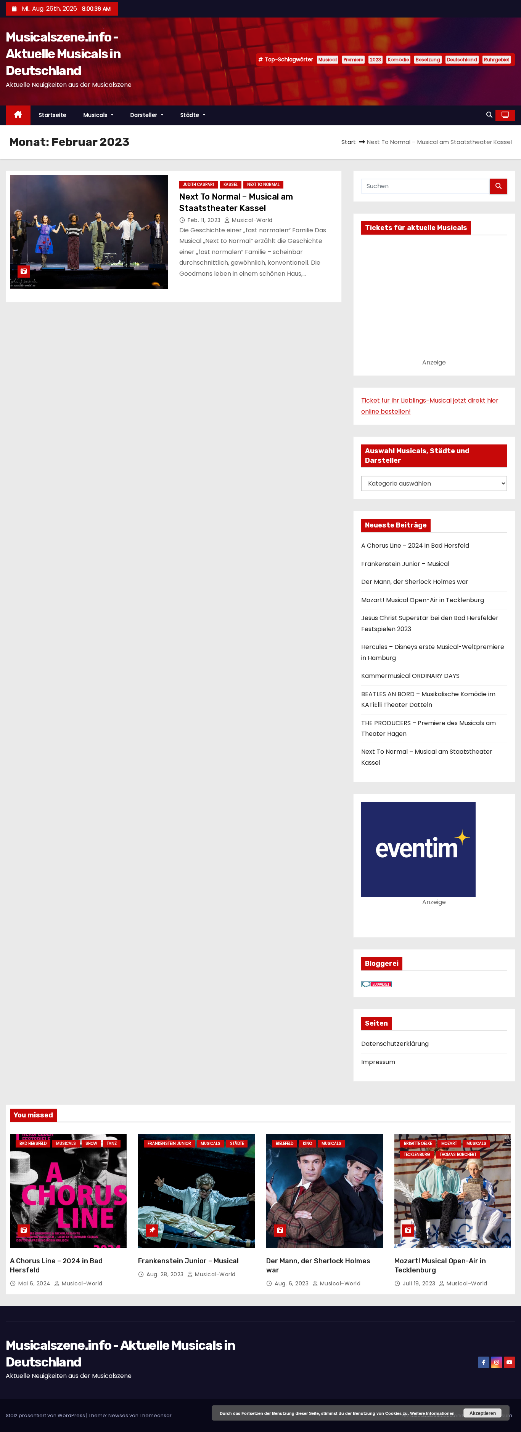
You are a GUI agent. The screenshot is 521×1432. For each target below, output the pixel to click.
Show (91, 1143)
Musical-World (251, 220)
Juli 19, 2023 (420, 1283)
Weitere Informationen (432, 1413)
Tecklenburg (417, 1154)
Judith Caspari (198, 184)
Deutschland (462, 59)
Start (348, 142)
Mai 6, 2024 (35, 1283)
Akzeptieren (483, 1413)
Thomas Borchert (458, 1154)
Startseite (53, 115)
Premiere (353, 59)
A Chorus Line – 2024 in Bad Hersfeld (415, 545)
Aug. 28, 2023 (165, 1274)
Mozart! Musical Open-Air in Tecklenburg (422, 600)
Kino (307, 1143)
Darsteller (144, 115)
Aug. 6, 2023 (292, 1283)
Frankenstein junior (169, 1143)
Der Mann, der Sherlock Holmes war (414, 581)
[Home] (18, 115)
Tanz (112, 1143)
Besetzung (428, 59)
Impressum (378, 1062)
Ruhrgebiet (496, 59)
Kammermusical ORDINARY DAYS (410, 675)
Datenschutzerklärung (395, 1043)
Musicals (96, 115)
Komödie (398, 59)
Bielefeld (284, 1143)
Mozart (449, 1143)
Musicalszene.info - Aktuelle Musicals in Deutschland (63, 53)
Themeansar (156, 1415)
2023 (375, 59)
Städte (190, 115)
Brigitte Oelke (418, 1143)
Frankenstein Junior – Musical (405, 563)
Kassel (231, 184)
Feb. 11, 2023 (205, 220)
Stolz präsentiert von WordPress (46, 1415)
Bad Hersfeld (33, 1143)
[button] (489, 114)
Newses (118, 1415)
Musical (327, 59)
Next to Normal (263, 184)
